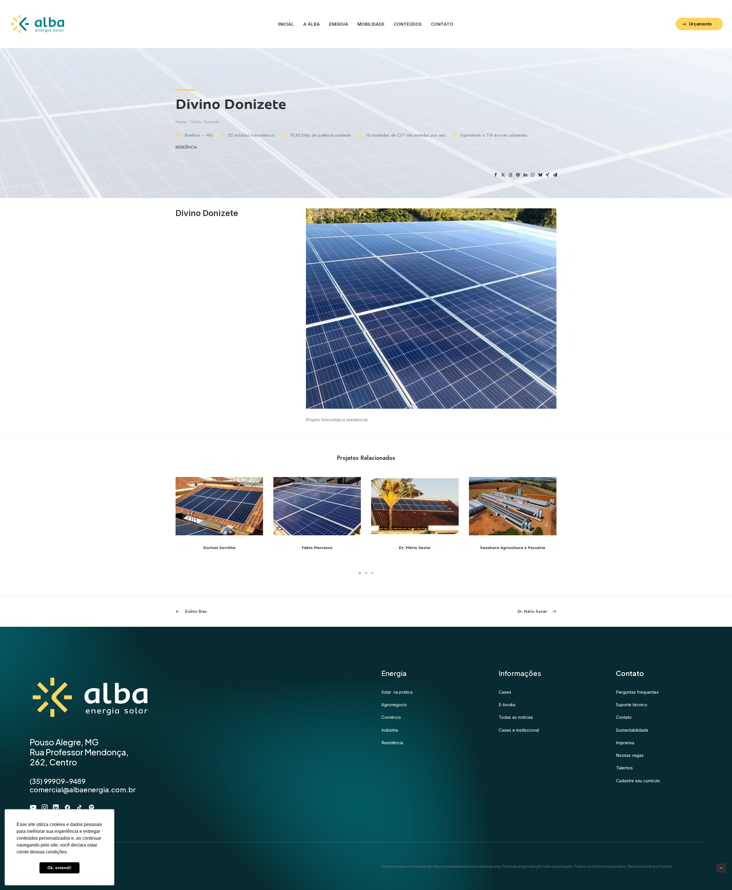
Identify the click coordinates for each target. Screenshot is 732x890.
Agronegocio (394, 704)
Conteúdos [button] (408, 24)
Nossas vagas (630, 755)
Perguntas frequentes (637, 692)
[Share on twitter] (503, 174)
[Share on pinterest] (517, 174)
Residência (186, 147)
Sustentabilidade (632, 730)
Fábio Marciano (219, 548)
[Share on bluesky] (540, 174)
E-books (507, 704)
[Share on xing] (547, 174)
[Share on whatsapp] (532, 174)
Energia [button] (338, 24)
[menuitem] (286, 24)
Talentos (624, 768)
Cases (505, 692)
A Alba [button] (311, 24)
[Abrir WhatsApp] (717, 875)
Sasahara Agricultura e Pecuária (414, 548)
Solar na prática (397, 692)
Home (181, 122)
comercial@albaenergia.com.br (83, 789)
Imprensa (625, 742)
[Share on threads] (510, 174)
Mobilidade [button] (371, 24)
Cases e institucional (519, 730)
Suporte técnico (631, 704)
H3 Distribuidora (512, 548)
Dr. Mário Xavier (317, 548)
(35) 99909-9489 (57, 781)
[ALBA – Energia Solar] (37, 24)
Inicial (286, 24)
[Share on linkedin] (525, 174)
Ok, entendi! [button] (59, 867)
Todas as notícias (516, 717)
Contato (442, 24)
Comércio (391, 717)
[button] (219, 506)
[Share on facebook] (495, 174)
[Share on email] (555, 174)
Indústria (389, 730)
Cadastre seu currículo (638, 780)
